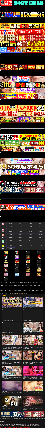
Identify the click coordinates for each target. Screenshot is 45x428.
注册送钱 (25, 282)
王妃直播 (35, 285)
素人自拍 (40, 226)
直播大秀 (41, 290)
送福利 (34, 282)
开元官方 (15, 290)
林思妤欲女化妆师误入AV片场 (8, 408)
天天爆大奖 (20, 290)
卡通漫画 (10, 240)
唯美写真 (30, 240)
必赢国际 (1, 285)
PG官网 (6, 282)
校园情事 (20, 245)
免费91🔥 (6, 293)
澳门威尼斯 (2, 293)
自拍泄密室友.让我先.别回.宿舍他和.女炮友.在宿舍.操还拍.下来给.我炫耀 (11, 363)
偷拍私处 (1, 287)
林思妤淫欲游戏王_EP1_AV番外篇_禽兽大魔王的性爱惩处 (32, 408)
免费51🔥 (6, 290)
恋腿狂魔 (40, 234)
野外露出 (40, 231)
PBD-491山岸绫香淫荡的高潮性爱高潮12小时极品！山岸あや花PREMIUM (32, 363)
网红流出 (30, 231)
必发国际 (14, 287)
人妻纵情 (30, 245)
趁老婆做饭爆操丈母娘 (6, 307)
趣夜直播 (6, 287)
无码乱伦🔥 (11, 290)
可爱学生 (30, 234)
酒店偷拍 (26, 285)
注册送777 (29, 282)
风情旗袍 (10, 237)
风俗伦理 (40, 245)
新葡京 (37, 282)
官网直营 (13, 282)
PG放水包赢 (10, 285)
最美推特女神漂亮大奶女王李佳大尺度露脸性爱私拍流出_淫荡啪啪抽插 (12, 393)
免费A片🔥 (11, 293)
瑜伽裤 (30, 237)
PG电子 (21, 282)
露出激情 (20, 240)
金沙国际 (24, 290)
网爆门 (40, 240)
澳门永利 (17, 282)
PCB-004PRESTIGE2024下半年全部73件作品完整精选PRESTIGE (33, 348)
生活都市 (10, 245)
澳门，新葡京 (29, 290)
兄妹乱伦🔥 (16, 293)
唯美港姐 (30, 228)
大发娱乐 (23, 287)
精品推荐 (10, 223)
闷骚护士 (40, 237)
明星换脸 (20, 237)
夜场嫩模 (10, 287)
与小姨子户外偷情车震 (27, 307)
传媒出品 (10, 242)
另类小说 (10, 248)
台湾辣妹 (10, 228)
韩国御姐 (20, 228)
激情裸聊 (1, 290)
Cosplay (30, 226)
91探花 (20, 231)
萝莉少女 (40, 223)
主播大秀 (31, 285)
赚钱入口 (25, 293)
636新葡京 (41, 287)
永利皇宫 (31, 287)
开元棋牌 (9, 282)
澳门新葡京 (18, 287)
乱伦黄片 (39, 285)
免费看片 (33, 290)
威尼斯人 (1, 282)
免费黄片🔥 (21, 293)
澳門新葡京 (27, 287)
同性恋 (40, 242)
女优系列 (20, 234)
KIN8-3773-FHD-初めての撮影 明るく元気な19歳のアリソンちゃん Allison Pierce (33, 393)
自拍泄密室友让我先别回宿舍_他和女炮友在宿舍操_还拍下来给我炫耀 (11, 378)
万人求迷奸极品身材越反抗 (7, 332)
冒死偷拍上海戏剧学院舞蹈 (28, 320)
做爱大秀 (37, 290)
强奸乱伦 (20, 223)
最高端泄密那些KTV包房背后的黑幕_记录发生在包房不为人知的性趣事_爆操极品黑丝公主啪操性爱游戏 (33, 378)
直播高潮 (15, 285)
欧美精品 (30, 223)
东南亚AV (40, 228)
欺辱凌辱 (10, 231)
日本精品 (20, 226)
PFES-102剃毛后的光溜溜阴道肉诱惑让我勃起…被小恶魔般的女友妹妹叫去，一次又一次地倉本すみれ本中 (12, 348)
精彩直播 (19, 285)
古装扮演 (10, 234)
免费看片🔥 (36, 287)
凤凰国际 (6, 285)
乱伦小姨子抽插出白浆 (27, 332)
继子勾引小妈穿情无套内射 (7, 320)
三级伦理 (10, 226)
